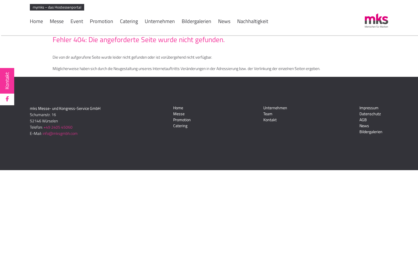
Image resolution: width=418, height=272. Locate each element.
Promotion (101, 22)
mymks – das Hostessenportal (57, 7)
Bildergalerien (196, 22)
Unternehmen (160, 22)
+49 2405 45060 (58, 127)
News (224, 22)
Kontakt (7, 80)
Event (77, 22)
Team (267, 114)
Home (36, 22)
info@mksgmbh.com (60, 133)
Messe (57, 22)
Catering (129, 22)
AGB (363, 120)
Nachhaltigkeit (252, 22)
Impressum (368, 108)
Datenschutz (370, 114)
